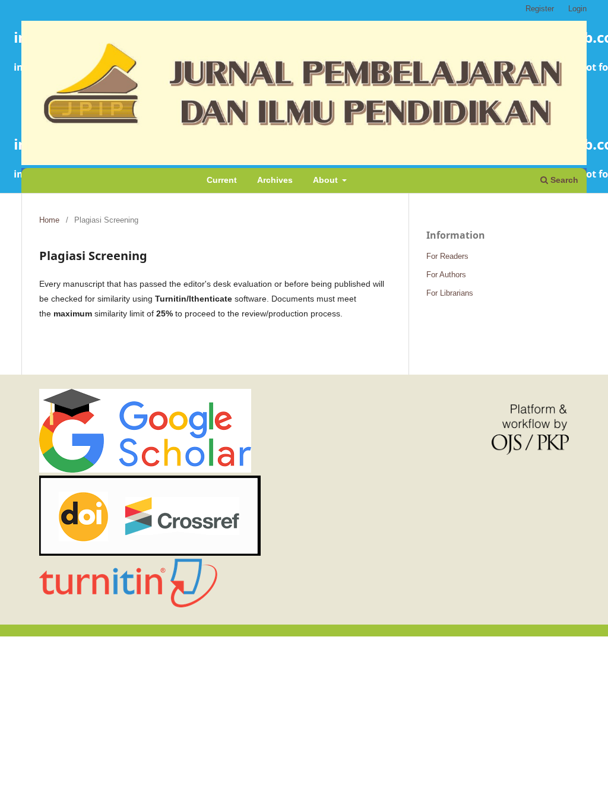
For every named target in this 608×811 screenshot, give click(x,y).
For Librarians (449, 293)
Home (49, 220)
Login (577, 8)
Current (222, 180)
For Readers (447, 256)
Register (539, 8)
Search (563, 180)
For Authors (446, 274)
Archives (275, 180)
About (326, 180)
